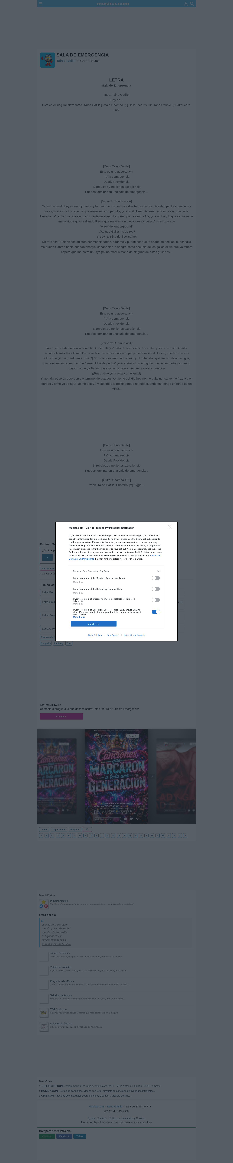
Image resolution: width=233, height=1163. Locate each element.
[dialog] (116, 581)
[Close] (171, 528)
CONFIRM (94, 624)
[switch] (156, 578)
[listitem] (116, 571)
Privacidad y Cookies (134, 635)
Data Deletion (95, 635)
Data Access (113, 635)
